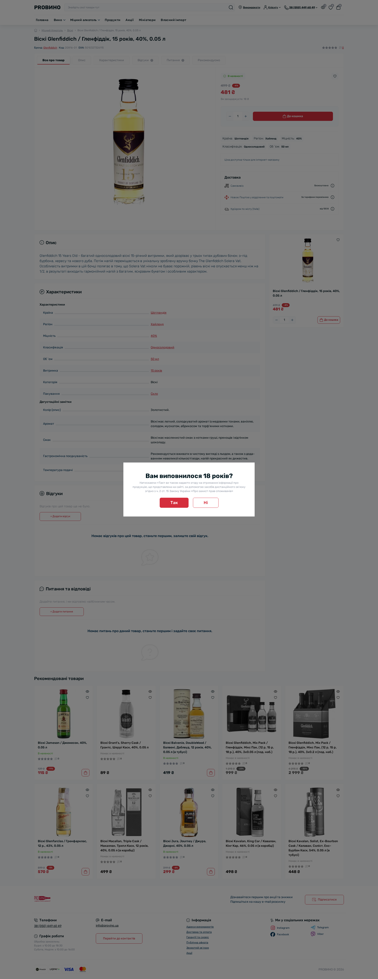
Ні (206, 502)
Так (174, 502)
